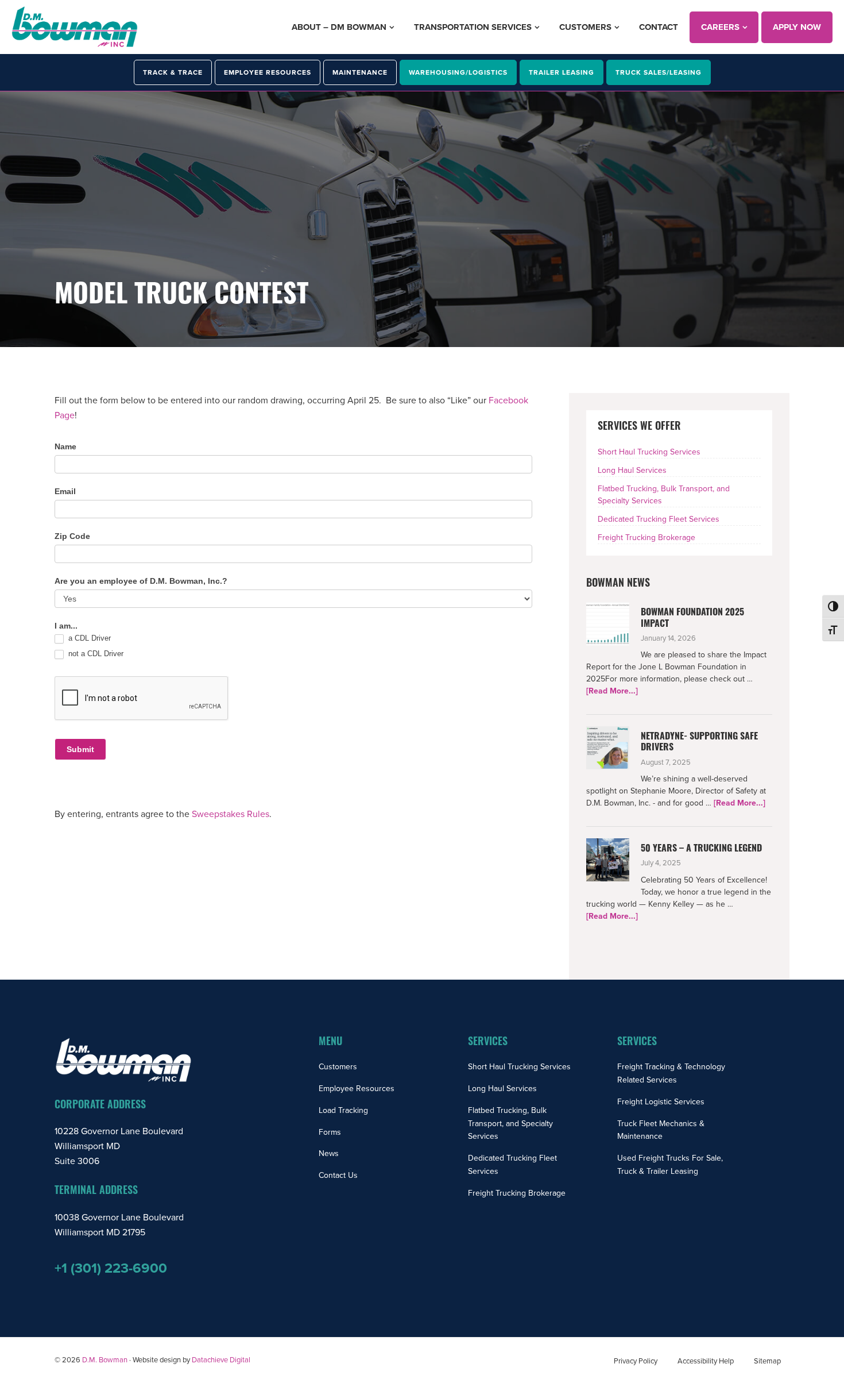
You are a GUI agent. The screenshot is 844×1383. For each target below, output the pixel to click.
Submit (80, 749)
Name (65, 446)
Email (65, 491)
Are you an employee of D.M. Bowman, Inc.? (141, 580)
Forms (330, 1132)
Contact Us (338, 1175)
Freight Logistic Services (660, 1102)
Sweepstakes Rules (230, 814)
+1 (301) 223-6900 (111, 1268)
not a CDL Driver (94, 653)
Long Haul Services (632, 470)
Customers (338, 1067)
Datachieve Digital (221, 1360)
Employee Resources (356, 1088)
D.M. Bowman (104, 1360)
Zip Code (72, 536)
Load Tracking (343, 1110)
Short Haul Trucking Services (649, 452)
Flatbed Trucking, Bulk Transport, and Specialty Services (510, 1123)
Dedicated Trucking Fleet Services (658, 519)
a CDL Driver (88, 638)
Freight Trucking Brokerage (646, 537)
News (329, 1153)
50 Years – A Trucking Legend (701, 849)
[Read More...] (612, 691)
